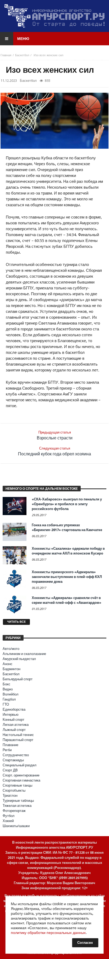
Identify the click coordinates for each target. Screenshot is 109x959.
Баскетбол (22, 55)
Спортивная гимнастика (21, 780)
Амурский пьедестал (19, 659)
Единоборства (14, 709)
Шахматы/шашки (16, 826)
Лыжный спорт (14, 730)
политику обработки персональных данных (48, 932)
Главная (6, 55)
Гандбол (9, 699)
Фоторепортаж (14, 811)
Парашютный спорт (18, 740)
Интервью (11, 715)
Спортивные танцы (17, 785)
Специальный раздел (20, 765)
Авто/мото (11, 649)
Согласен (85, 943)
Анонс (7, 664)
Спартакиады (13, 760)
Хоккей (8, 821)
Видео (8, 689)
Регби (7, 750)
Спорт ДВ (10, 770)
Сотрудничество (16, 755)
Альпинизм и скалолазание (24, 654)
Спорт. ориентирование (21, 775)
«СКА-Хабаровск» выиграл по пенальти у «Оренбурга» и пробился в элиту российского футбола (67, 504)
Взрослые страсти (54, 435)
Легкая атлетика (16, 725)
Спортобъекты (14, 790)
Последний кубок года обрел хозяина (54, 451)
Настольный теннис (18, 735)
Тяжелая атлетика (17, 806)
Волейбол (11, 694)
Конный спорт (13, 720)
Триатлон (10, 796)
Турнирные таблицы (18, 801)
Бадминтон (11, 669)
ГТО (6, 704)
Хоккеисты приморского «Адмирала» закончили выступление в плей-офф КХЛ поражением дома (67, 577)
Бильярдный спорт (18, 679)
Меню (23, 39)
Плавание (10, 745)
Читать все (16, 622)
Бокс (6, 684)
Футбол (9, 816)
